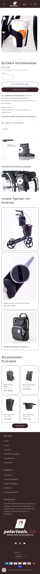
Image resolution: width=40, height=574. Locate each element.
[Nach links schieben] (16, 59)
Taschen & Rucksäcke (11, 479)
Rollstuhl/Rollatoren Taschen (16, 347)
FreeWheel (7, 488)
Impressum (7, 449)
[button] (4, 4)
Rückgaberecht (9, 458)
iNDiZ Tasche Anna (28, 414)
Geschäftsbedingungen (11, 454)
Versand (9, 70)
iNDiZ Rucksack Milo (29, 384)
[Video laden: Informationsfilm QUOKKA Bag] (20, 149)
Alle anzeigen (20, 425)
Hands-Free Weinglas (11, 483)
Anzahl (3, 73)
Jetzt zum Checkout (20, 89)
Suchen (6, 441)
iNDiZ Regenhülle (9, 414)
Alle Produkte (8, 475)
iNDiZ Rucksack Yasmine (8, 385)
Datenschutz (8, 462)
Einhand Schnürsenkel (11, 492)
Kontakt (6, 445)
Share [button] (6, 129)
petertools (17, 570)
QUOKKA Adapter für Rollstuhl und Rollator (17, 303)
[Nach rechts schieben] (24, 59)
